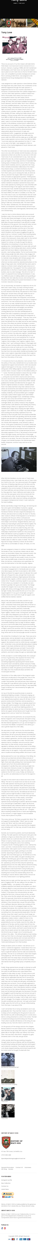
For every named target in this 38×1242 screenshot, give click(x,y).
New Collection (6, 1183)
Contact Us (4, 1186)
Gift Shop (4, 1169)
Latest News (5, 1189)
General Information (7, 1167)
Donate (10, 1169)
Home (15, 3)
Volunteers (27, 1167)
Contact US (19, 1167)
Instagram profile (6, 1180)
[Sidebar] (2, 375)
